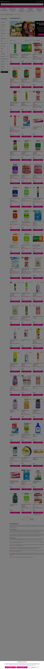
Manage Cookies (33, 667)
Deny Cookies (22, 667)
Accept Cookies (10, 667)
